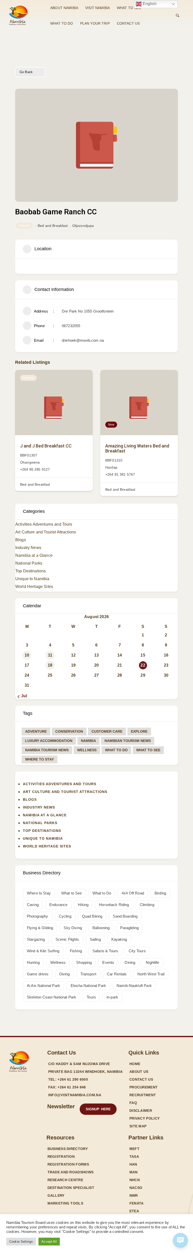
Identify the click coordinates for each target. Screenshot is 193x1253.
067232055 (71, 326)
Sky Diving (73, 928)
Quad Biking (92, 916)
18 (50, 665)
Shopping (84, 962)
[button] (98, 1109)
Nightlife (152, 962)
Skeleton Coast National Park (51, 997)
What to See (148, 750)
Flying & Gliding (40, 928)
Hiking (83, 905)
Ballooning (101, 928)
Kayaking (119, 939)
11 (50, 655)
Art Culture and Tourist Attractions (45, 532)
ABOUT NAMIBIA (64, 8)
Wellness (86, 750)
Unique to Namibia (32, 579)
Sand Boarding (125, 916)
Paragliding (129, 928)
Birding (160, 893)
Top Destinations (30, 571)
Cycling (65, 916)
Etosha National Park (88, 985)
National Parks (28, 563)
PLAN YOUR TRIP (95, 23)
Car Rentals (117, 974)
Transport (88, 974)
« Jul (22, 696)
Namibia (88, 741)
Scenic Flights (67, 939)
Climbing (147, 905)
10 (27, 655)
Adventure (36, 731)
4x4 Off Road (133, 893)
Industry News (28, 547)
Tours (91, 997)
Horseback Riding (114, 905)
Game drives (38, 974)
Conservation (69, 731)
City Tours (137, 951)
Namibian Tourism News (128, 741)
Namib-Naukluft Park (134, 985)
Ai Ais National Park (43, 985)
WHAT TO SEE (129, 8)
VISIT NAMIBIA (97, 8)
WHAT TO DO (61, 23)
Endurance (58, 905)
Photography (37, 916)
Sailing (95, 939)
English (149, 4)
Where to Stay (39, 759)
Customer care (106, 731)
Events (108, 962)
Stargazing (36, 939)
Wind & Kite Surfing (43, 951)
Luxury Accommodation (48, 741)
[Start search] (177, 15)
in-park (112, 997)
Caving (33, 905)
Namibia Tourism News (47, 750)
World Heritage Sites (34, 586)
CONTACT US (128, 23)
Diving (64, 974)
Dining (130, 962)
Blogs (20, 540)
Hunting (33, 962)
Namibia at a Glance (34, 555)
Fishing (76, 951)
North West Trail (150, 974)
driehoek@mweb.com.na (83, 340)
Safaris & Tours (105, 951)
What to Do (116, 750)
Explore (139, 731)
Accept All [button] (49, 1241)
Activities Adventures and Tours (43, 524)
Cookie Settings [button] (21, 1241)
